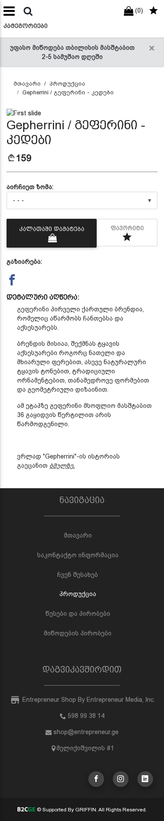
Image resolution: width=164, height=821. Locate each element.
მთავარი (27, 83)
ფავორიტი (127, 228)
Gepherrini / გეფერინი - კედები (68, 92)
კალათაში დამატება (51, 229)
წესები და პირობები (77, 613)
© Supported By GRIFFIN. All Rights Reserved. (91, 810)
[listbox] (82, 200)
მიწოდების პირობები (78, 633)
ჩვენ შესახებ (77, 574)
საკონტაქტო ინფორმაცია (78, 555)
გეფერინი (33, 309)
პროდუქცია (67, 83)
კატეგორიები (25, 25)
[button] (18, 113)
